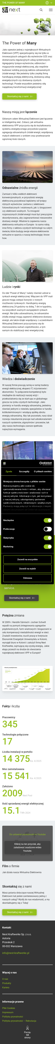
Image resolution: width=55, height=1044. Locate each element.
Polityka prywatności (12, 1016)
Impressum (7, 1012)
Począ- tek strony (27, 1035)
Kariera (5, 987)
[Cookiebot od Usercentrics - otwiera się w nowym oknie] (39, 463)
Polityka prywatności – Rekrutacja (19, 1021)
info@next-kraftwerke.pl (15, 952)
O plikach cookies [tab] (43, 471)
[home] (11, 10)
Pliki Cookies (8, 1008)
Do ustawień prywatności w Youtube (27, 834)
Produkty (6, 983)
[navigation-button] (51, 10)
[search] (41, 10)
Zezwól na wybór (27, 568)
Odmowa (27, 578)
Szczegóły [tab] (24, 471)
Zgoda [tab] (9, 471)
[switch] (48, 529)
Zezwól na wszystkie (27, 559)
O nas (5, 979)
